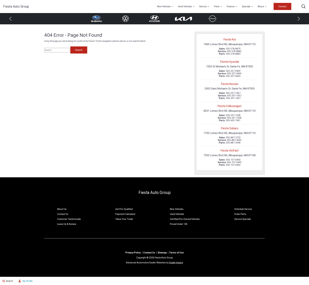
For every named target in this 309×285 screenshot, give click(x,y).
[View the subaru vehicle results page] (96, 19)
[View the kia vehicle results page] (183, 18)
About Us (61, 209)
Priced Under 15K (178, 224)
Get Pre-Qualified (124, 209)
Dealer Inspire (176, 262)
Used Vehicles (185, 6)
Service (203, 6)
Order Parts (240, 214)
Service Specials (242, 219)
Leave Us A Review (66, 224)
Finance (231, 6)
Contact (282, 6)
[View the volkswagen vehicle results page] (125, 19)
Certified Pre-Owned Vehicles (185, 219)
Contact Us (62, 214)
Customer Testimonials (69, 219)
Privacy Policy (133, 252)
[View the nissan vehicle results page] (212, 19)
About (261, 6)
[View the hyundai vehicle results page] (154, 19)
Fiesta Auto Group (155, 192)
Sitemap (162, 252)
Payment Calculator (125, 214)
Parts (217, 6)
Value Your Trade (124, 219)
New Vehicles (164, 6)
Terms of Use (176, 252)
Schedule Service (243, 209)
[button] (303, 6)
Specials (246, 6)
